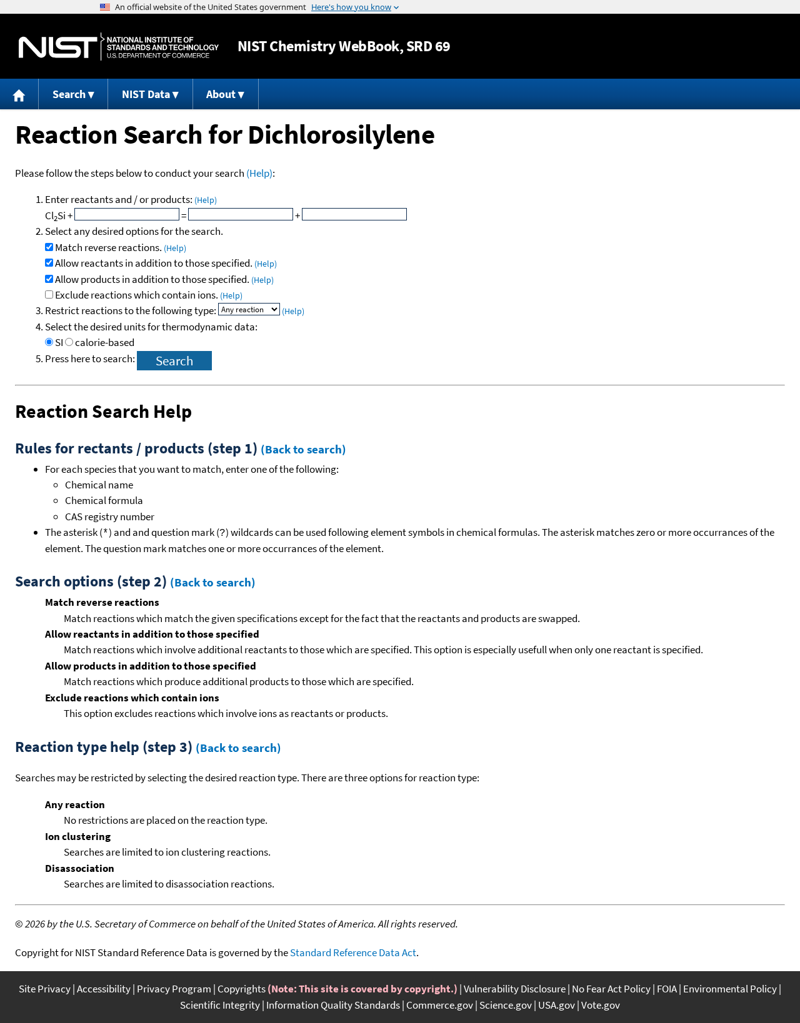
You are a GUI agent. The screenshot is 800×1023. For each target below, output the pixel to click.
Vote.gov (600, 1005)
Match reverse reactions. (120, 247)
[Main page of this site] (19, 94)
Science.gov (505, 1005)
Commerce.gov (439, 1005)
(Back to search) (303, 449)
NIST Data (146, 94)
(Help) (259, 173)
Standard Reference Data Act (353, 952)
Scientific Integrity (220, 1005)
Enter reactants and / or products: (131, 199)
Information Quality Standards (333, 1005)
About (221, 94)
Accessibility (104, 989)
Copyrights (242, 989)
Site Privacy (45, 989)
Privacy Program (174, 989)
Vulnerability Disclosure (515, 989)
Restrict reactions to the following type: (131, 310)
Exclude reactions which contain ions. (148, 295)
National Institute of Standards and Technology (119, 46)
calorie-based (104, 342)
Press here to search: (91, 358)
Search (69, 94)
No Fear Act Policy (611, 989)
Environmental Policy (730, 989)
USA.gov (556, 1005)
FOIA (667, 989)
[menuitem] (19, 94)
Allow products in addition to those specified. (164, 279)
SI (59, 342)
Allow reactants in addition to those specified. (166, 263)
